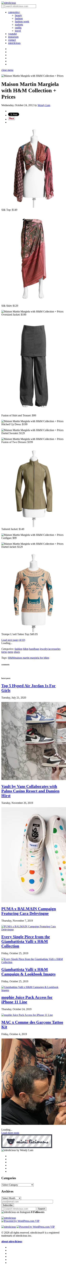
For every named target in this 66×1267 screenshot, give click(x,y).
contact (12, 39)
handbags (34, 648)
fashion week (22, 21)
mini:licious (14, 43)
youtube (12, 33)
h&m (25, 648)
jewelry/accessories (50, 648)
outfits (18, 27)
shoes (17, 652)
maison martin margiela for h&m (31, 657)
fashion (19, 18)
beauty (18, 15)
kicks (4, 652)
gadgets (19, 24)
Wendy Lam (44, 105)
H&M (11, 657)
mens (10, 652)
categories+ (14, 12)
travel (18, 30)
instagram (13, 36)
